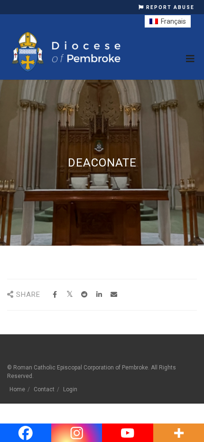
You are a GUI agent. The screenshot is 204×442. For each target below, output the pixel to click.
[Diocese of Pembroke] (67, 51)
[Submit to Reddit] (84, 295)
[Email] (114, 295)
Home (17, 389)
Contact (44, 389)
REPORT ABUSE (169, 7)
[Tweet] (69, 295)
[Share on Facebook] (55, 295)
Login (70, 389)
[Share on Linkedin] (99, 295)
